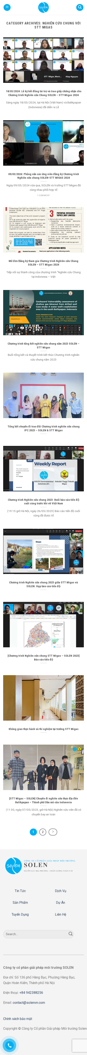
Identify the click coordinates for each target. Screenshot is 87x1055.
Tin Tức (20, 891)
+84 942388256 (31, 993)
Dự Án (60, 903)
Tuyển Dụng (20, 914)
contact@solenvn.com (29, 1003)
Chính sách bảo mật (17, 1019)
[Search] (79, 7)
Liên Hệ (60, 914)
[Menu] (7, 7)
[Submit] (71, 934)
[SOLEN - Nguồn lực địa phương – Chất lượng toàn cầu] (43, 7)
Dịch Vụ (60, 891)
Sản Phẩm (20, 903)
